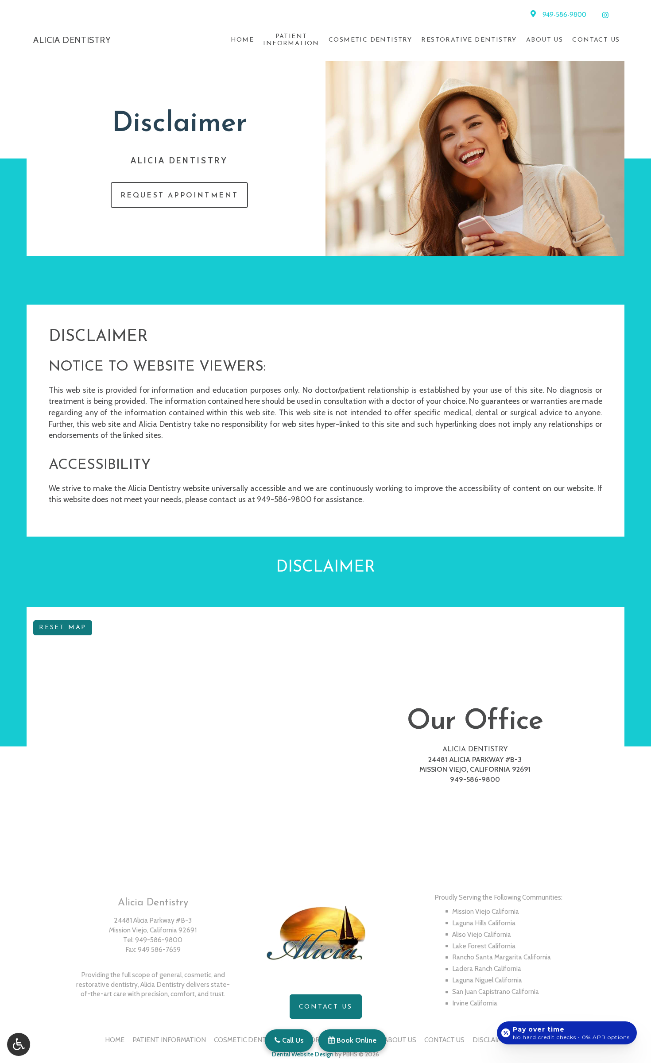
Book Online (355, 1040)
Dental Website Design (302, 1054)
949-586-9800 (564, 15)
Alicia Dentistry (475, 749)
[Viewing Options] (19, 1044)
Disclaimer (492, 1040)
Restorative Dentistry (468, 40)
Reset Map (62, 627)
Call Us (291, 1040)
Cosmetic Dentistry (370, 40)
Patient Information (169, 1040)
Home (242, 40)
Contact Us (596, 40)
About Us (544, 40)
